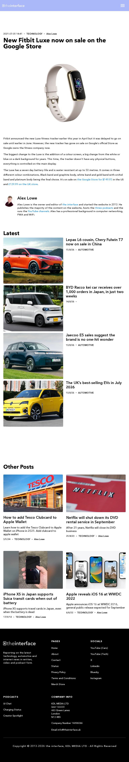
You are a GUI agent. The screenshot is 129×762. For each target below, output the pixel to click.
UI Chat (7, 703)
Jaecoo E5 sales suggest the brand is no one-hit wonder (90, 337)
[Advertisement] (25, 21)
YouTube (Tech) (99, 654)
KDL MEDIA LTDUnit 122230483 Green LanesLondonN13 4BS (60, 710)
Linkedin (95, 666)
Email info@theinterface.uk (66, 729)
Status (55, 666)
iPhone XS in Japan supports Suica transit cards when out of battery (30, 598)
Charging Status (12, 709)
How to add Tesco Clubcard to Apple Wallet (30, 519)
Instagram (96, 678)
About (54, 654)
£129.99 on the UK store (23, 184)
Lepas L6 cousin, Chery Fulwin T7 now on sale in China (94, 241)
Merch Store (58, 684)
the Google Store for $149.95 (94, 179)
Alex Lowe (51, 33)
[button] (123, 6)
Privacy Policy (58, 672)
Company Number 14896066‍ (66, 723)
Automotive (86, 249)
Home (54, 647)
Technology (34, 33)
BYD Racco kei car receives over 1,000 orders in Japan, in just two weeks (95, 291)
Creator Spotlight (13, 715)
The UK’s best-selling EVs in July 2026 (94, 384)
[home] (23, 6)
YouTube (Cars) (99, 647)
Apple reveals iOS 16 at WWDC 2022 (93, 596)
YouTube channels (38, 211)
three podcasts (104, 207)
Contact (55, 660)
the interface (70, 204)
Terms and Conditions (63, 678)
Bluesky (95, 672)
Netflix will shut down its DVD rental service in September (92, 519)
